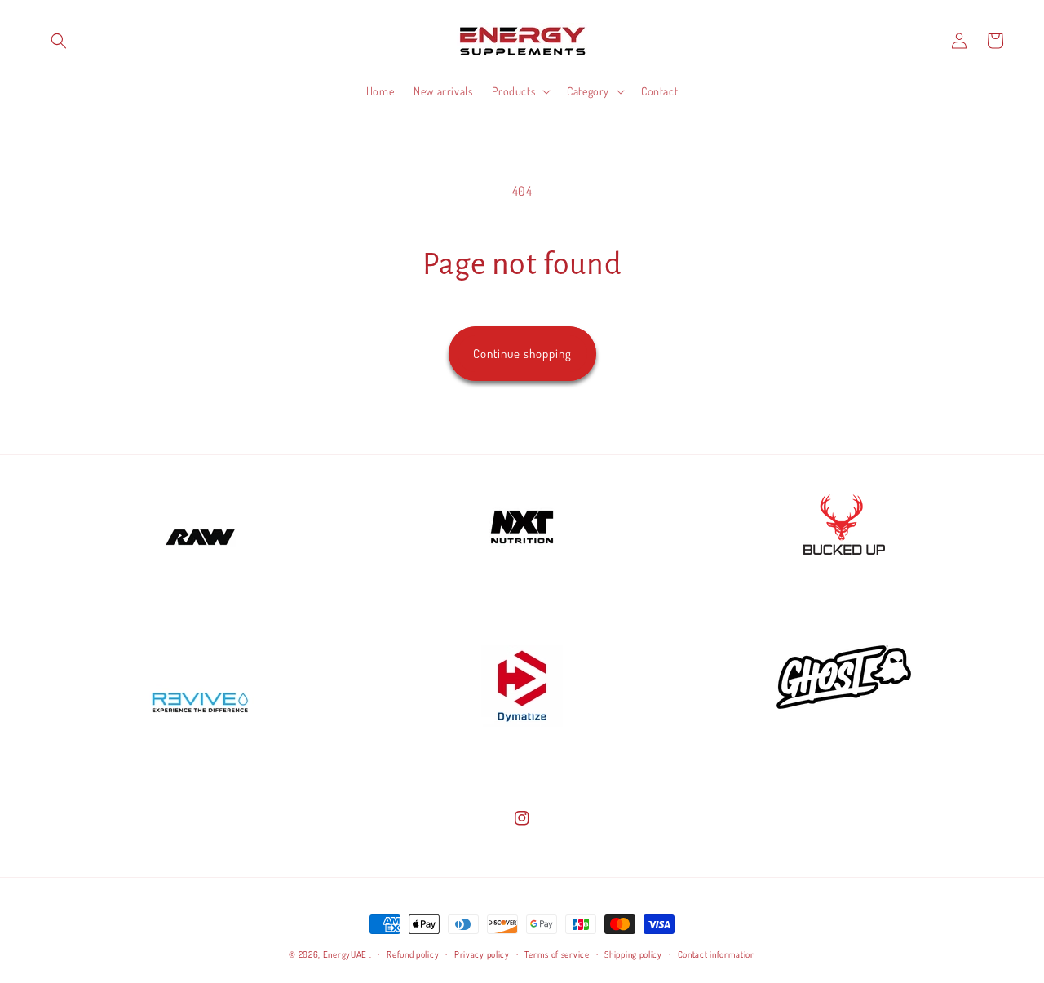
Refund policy (413, 954)
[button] (59, 41)
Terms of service (556, 954)
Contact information (716, 954)
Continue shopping (522, 353)
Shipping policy (633, 954)
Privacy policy (482, 954)
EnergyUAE (345, 954)
